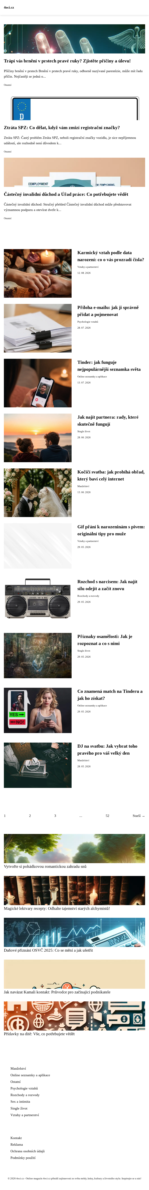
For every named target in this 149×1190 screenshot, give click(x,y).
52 (107, 816)
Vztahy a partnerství (88, 267)
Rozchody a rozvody (88, 596)
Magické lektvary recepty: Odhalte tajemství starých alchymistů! (57, 908)
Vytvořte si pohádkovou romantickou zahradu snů (45, 866)
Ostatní (7, 85)
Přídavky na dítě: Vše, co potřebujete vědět (39, 1034)
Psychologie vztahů (87, 321)
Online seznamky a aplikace (92, 376)
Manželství (83, 486)
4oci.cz (9, 7)
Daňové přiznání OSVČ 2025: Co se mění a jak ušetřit (48, 950)
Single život (83, 431)
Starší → (139, 816)
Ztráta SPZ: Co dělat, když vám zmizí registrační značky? (62, 127)
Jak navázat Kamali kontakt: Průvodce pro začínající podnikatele (57, 992)
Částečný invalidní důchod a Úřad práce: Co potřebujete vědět (66, 194)
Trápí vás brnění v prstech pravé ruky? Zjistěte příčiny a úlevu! (67, 60)
